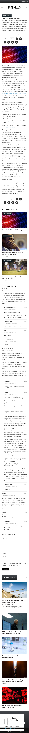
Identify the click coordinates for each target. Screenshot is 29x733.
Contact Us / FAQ (5, 731)
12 (20, 35)
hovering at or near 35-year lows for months (14, 93)
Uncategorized (6, 15)
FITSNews (6, 35)
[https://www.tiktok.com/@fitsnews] (24, 723)
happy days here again (8, 127)
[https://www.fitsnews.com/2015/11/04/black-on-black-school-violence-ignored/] (14, 220)
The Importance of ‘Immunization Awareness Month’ (11, 656)
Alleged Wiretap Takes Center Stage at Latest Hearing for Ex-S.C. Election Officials (13, 681)
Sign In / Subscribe (24, 1)
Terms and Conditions (14, 731)
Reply (25, 307)
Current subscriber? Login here (11, 728)
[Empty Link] (25, 577)
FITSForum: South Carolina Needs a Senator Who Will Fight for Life (12, 632)
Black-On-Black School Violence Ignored (13, 230)
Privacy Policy (23, 731)
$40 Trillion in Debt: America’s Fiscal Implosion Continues (12, 706)
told (13, 123)
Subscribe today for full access (12, 726)
